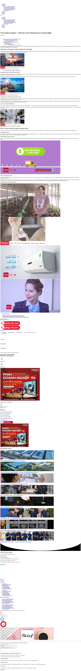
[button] (40, 15)
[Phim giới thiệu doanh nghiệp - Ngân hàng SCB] (30, 312)
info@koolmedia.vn (19, 332)
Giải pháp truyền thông (3, 419)
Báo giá (3, 13)
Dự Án (3, 11)
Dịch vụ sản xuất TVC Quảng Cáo (9, 7)
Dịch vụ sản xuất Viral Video (8, 23)
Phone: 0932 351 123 (3, 555)
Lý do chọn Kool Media (5, 587)
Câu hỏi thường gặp (5, 585)
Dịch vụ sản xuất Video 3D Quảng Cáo (10, 22)
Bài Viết (3, 12)
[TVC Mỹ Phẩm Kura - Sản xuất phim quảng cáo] (22, 244)
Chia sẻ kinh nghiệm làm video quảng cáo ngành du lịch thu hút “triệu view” (13, 316)
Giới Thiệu (3, 4)
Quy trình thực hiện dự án (6, 594)
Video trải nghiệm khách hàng (8, 44)
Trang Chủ (3, 17)
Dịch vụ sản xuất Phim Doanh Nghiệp (9, 6)
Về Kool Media (4, 583)
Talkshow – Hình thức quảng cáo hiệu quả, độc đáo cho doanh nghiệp (12, 315)
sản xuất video (68, 46)
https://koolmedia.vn (11, 332)
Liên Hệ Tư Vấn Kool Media (6, 584)
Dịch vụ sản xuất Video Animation (9, 8)
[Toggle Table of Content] (1, 37)
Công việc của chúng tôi (5, 586)
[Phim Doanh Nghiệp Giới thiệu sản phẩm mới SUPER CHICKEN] (30, 216)
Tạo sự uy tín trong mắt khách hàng (9, 41)
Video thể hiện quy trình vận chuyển (9, 43)
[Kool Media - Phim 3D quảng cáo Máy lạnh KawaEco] (30, 278)
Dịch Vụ (3, 5)
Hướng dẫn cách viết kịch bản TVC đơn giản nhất (13, 70)
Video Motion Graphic (7, 42)
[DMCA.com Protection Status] (3, 564)
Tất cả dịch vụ (6, 10)
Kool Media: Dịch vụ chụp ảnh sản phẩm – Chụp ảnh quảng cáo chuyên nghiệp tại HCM (15, 317)
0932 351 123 (4, 332)
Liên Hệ (3, 27)
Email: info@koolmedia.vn (4, 557)
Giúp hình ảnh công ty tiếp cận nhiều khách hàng (11, 39)
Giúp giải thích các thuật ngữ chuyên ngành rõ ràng (11, 40)
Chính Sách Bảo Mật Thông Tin (7, 588)
